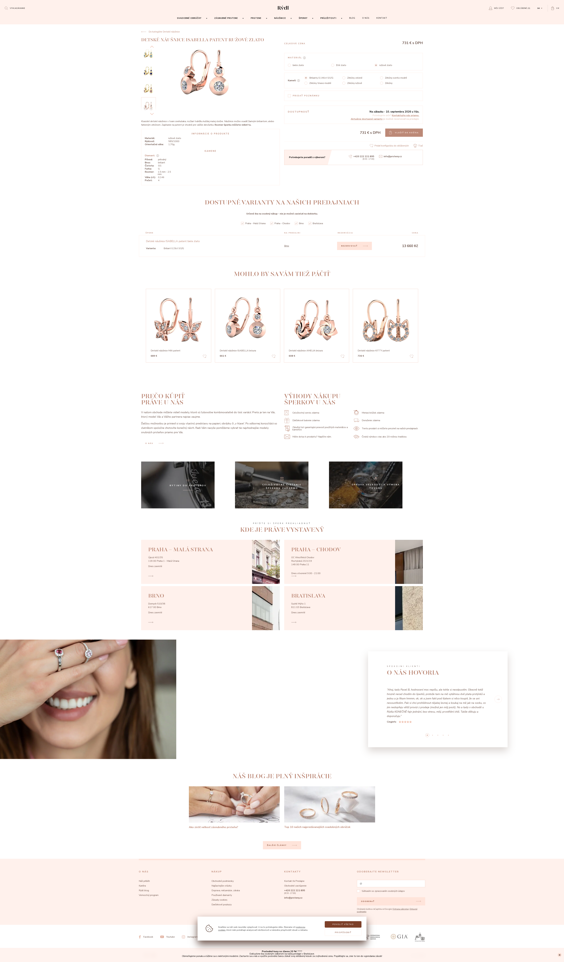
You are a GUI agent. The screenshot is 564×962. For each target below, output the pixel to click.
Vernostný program (148, 868)
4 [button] (448, 708)
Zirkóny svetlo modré (396, 78)
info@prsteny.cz (393, 156)
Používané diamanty (222, 868)
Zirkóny (388, 83)
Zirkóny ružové (354, 83)
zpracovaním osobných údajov (390, 864)
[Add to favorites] (204, 357)
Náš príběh (144, 854)
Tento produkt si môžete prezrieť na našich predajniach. (390, 428)
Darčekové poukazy (222, 878)
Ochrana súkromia (400, 882)
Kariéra (142, 859)
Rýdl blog (144, 864)
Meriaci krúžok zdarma (373, 412)
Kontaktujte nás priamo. (405, 115)
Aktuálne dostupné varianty (366, 119)
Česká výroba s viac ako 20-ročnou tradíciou (384, 436)
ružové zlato (385, 65)
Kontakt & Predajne (294, 854)
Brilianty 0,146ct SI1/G (321, 78)
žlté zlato (341, 65)
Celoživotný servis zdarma (305, 412)
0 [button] (427, 708)
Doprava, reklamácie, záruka (226, 864)
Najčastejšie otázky (222, 859)
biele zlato (298, 65)
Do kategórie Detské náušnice (164, 32)
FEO (423, 929)
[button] (377, 686)
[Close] (560, 955)
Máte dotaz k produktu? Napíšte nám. (311, 436)
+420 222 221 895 (363, 156)
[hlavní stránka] (283, 10)
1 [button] (432, 708)
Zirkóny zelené (354, 78)
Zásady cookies (219, 873)
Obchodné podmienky (223, 854)
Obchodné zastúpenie (295, 859)
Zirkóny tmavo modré (320, 83)
